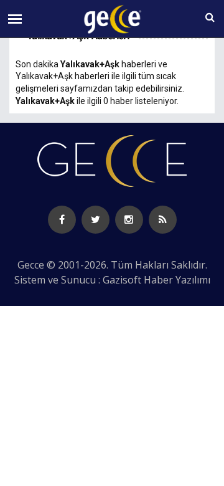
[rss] (163, 220)
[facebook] (62, 220)
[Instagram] (129, 220)
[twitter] (96, 220)
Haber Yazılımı (177, 280)
